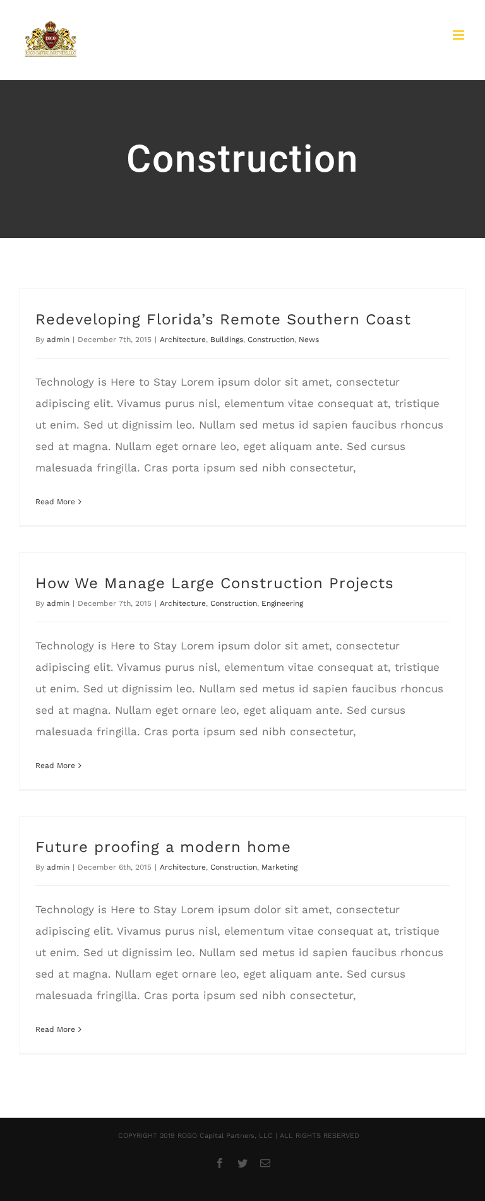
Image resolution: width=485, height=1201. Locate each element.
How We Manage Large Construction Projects (214, 583)
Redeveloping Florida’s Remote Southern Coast (223, 319)
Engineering (282, 603)
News (309, 339)
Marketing (279, 867)
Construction (271, 339)
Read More (55, 501)
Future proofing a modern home (163, 847)
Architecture (183, 339)
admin (58, 339)
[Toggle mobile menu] (459, 35)
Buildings (226, 339)
